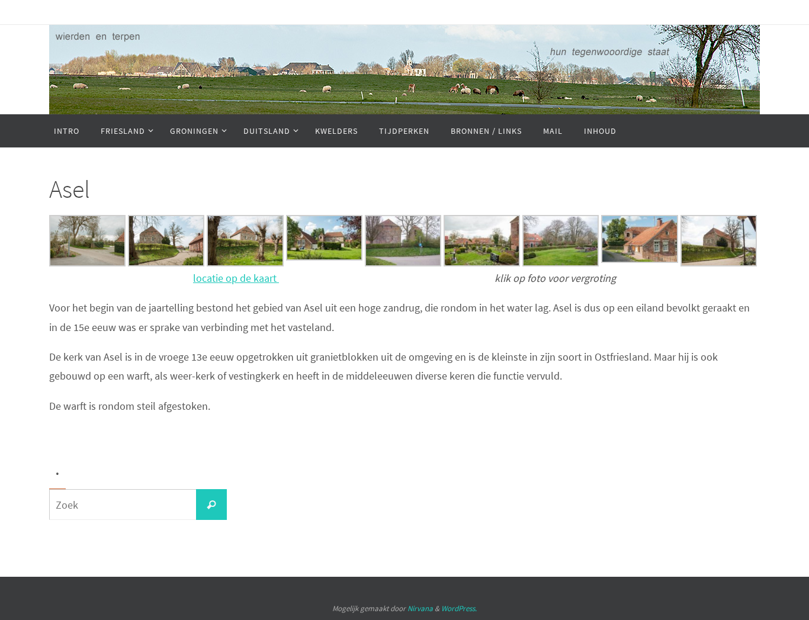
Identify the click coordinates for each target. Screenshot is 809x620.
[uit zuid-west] (639, 259)
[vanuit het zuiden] (324, 257)
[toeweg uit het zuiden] (87, 262)
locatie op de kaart (236, 278)
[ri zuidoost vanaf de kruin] (560, 262)
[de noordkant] (166, 262)
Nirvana (420, 608)
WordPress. (459, 608)
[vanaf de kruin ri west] (482, 262)
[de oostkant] (245, 262)
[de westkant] (403, 262)
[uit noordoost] (718, 262)
